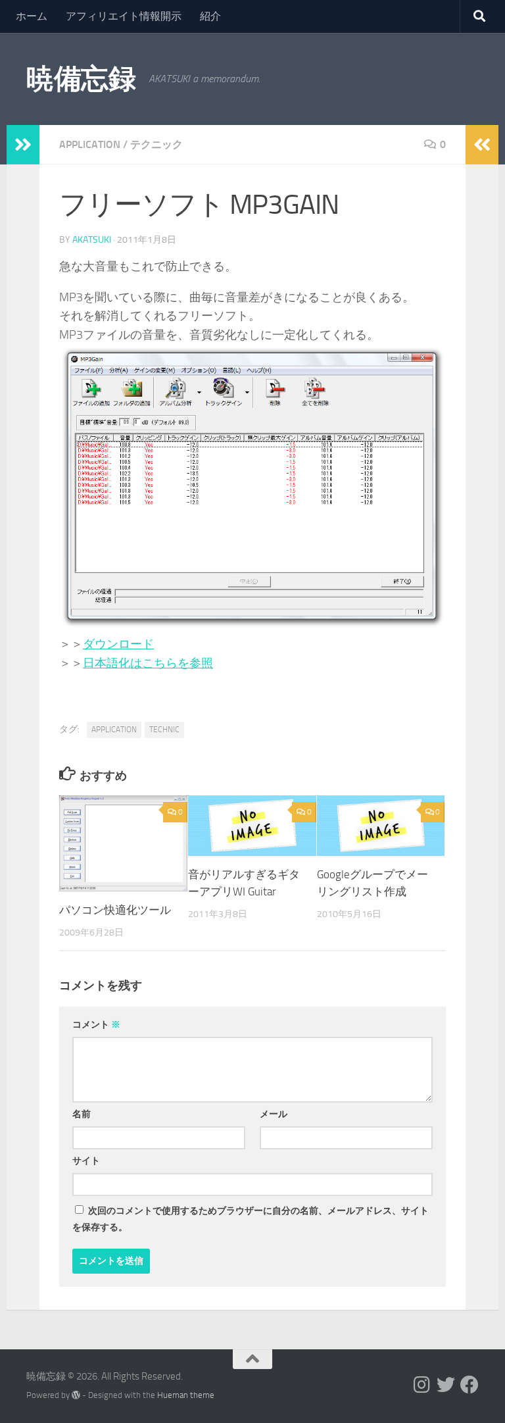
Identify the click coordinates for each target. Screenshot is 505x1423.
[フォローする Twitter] (446, 1385)
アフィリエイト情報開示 (123, 16)
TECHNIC (164, 729)
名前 (81, 1114)
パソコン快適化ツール (115, 909)
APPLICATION (89, 144)
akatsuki (91, 239)
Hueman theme (185, 1395)
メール (273, 1114)
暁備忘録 (80, 78)
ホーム (31, 16)
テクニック (156, 144)
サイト (86, 1160)
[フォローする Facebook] (469, 1385)
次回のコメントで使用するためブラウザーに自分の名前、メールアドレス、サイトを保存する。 (250, 1219)
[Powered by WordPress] (76, 1395)
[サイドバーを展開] (23, 144)
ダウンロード (118, 644)
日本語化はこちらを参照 (148, 663)
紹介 (210, 16)
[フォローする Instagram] (422, 1385)
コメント (96, 1024)
